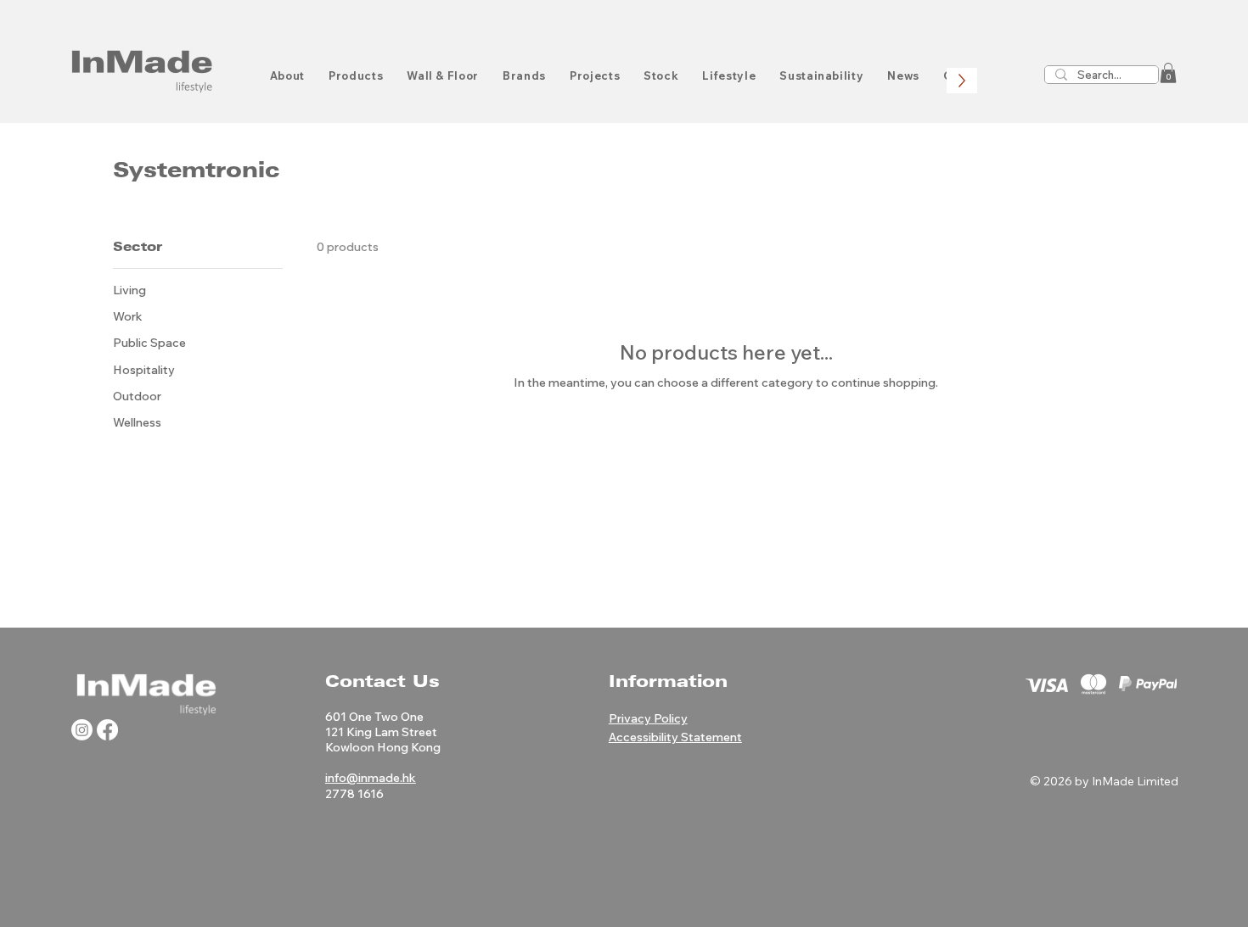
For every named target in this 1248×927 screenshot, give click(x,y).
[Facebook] (107, 729)
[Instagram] (82, 729)
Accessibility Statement (675, 737)
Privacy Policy (648, 718)
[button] (1168, 73)
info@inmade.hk (370, 777)
